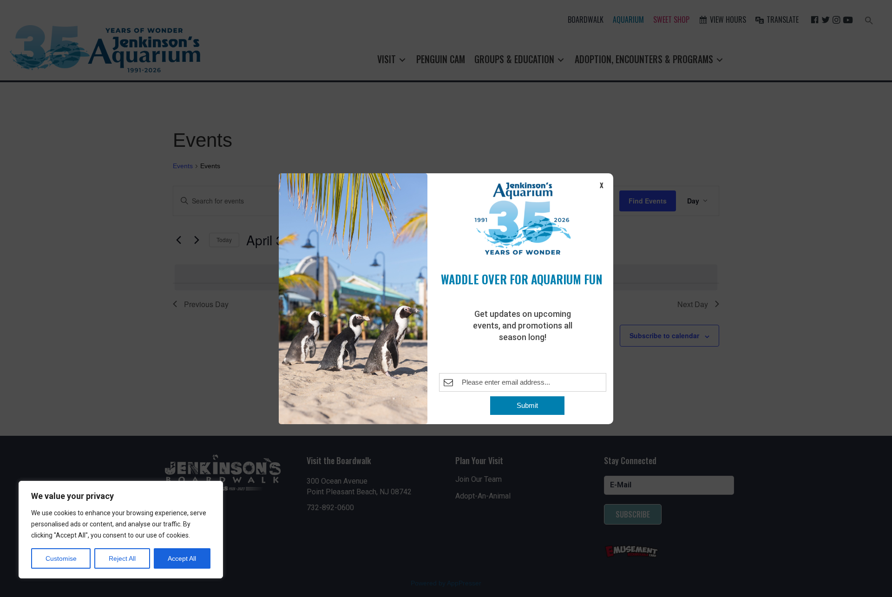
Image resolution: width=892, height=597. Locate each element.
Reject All (122, 558)
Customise (61, 558)
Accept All (182, 558)
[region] (121, 529)
